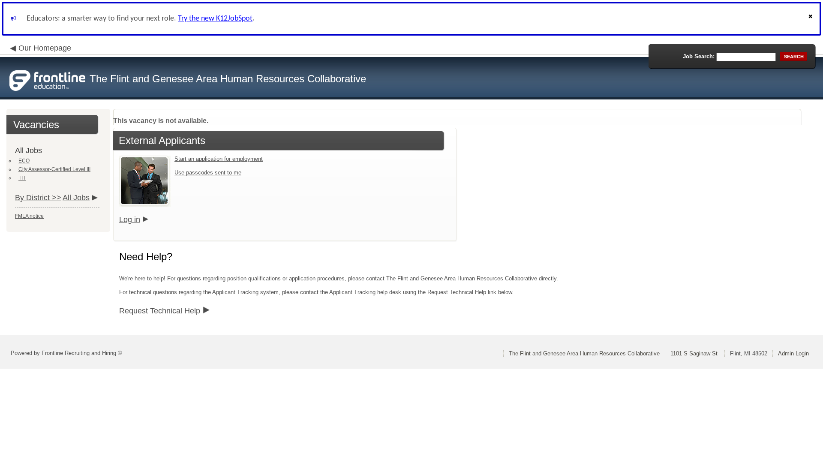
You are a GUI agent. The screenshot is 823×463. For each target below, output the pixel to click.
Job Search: (699, 56)
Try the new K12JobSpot (215, 19)
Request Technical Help (159, 311)
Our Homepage (44, 48)
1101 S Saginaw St (694, 353)
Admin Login (793, 353)
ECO (24, 161)
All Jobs (76, 197)
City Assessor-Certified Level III (54, 169)
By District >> (38, 197)
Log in (129, 219)
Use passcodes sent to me (207, 172)
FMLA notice (29, 216)
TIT (22, 178)
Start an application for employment (218, 159)
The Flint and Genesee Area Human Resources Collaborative (584, 353)
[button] (811, 19)
